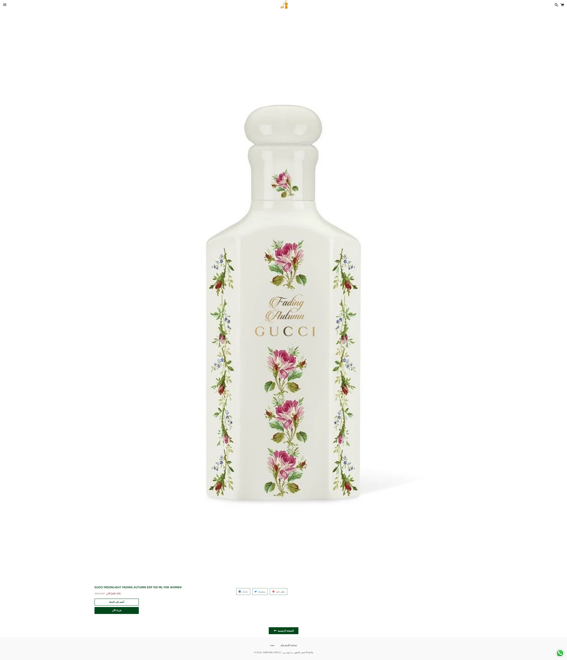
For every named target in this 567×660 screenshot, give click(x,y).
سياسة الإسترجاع (289, 645)
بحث (272, 645)
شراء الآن (116, 610)
